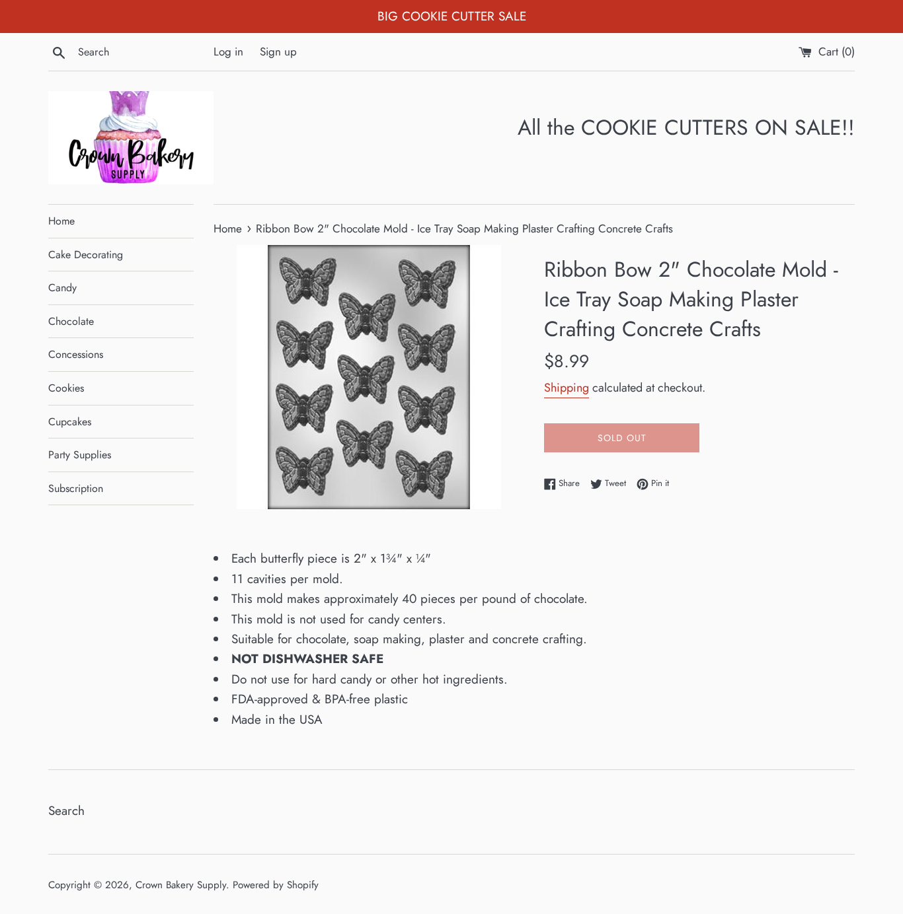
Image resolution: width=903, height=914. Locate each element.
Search (66, 811)
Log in (228, 51)
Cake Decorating (85, 254)
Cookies (66, 388)
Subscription (75, 488)
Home (61, 220)
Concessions (75, 354)
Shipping (566, 387)
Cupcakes (69, 421)
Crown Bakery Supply (181, 885)
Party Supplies (79, 454)
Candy (62, 287)
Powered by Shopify (276, 885)
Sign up (278, 51)
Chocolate (71, 321)
